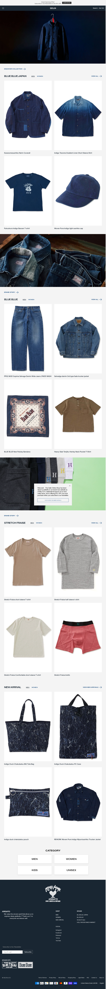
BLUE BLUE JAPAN (80, 914)
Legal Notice (80, 977)
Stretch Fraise (79, 920)
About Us (100, 977)
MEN (33, 84)
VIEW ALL (93, 84)
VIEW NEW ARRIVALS (89, 689)
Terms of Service (41, 977)
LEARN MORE (66, 3)
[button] (3, 8)
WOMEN (40, 84)
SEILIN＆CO (7, 977)
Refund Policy (60, 977)
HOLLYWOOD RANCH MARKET (84, 922)
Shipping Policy (70, 977)
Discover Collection (13, 77)
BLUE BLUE (78, 917)
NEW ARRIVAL (58, 920)
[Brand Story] (52, 266)
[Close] (69, 485)
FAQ (86, 977)
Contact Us (92, 977)
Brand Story (9, 297)
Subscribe (28, 952)
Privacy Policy (51, 977)
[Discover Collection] (52, 46)
